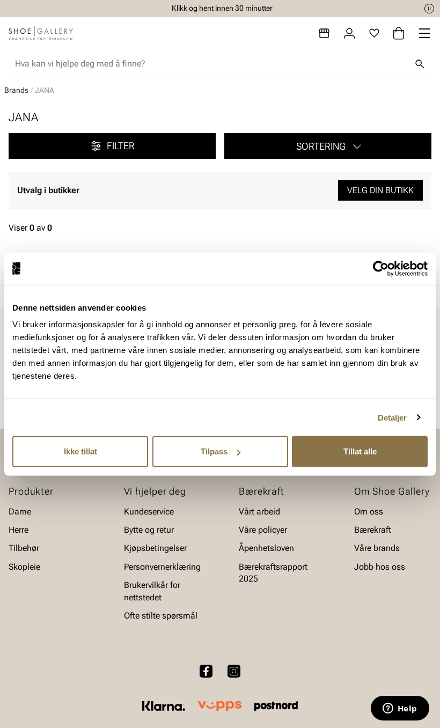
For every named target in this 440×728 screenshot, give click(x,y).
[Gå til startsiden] (41, 33)
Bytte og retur (149, 530)
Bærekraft (372, 530)
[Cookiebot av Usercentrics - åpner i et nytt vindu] (381, 268)
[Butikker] (324, 33)
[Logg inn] (349, 33)
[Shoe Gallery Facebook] (206, 671)
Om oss (368, 511)
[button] (327, 146)
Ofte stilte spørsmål (160, 616)
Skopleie (24, 567)
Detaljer (392, 417)
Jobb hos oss (379, 567)
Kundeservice (149, 511)
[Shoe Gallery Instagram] (234, 671)
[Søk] (419, 64)
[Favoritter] (374, 33)
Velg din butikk (380, 190)
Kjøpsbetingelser (155, 548)
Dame (20, 511)
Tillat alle (360, 451)
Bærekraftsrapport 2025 (273, 573)
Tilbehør (24, 548)
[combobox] (211, 64)
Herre (18, 530)
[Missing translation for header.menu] (424, 33)
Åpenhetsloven (266, 548)
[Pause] (429, 8)
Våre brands (377, 548)
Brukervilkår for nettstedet (152, 591)
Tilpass (214, 451)
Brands (16, 90)
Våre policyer (263, 530)
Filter (121, 145)
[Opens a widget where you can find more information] (399, 709)
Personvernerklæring (162, 567)
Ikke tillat (80, 451)
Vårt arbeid (259, 511)
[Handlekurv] (398, 33)
